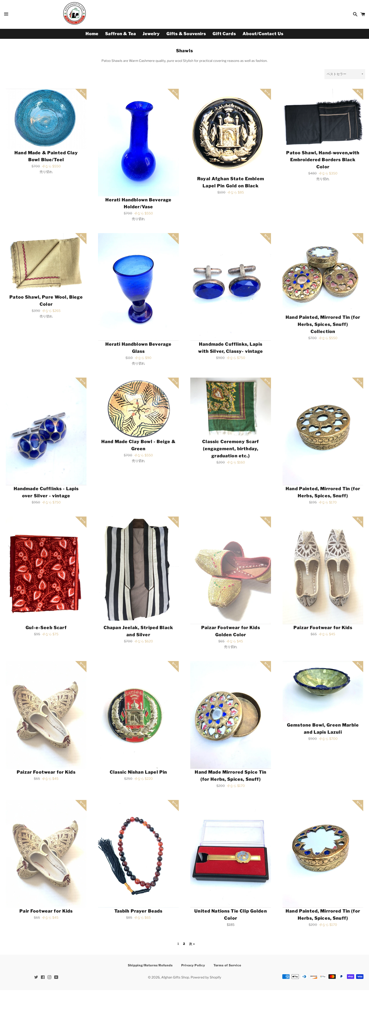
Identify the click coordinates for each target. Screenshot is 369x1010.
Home (92, 33)
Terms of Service (227, 965)
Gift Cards (224, 33)
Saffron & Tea (120, 33)
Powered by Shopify (206, 977)
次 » (192, 943)
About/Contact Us (263, 33)
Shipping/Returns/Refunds (150, 965)
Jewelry (151, 33)
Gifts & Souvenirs (186, 33)
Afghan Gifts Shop (175, 977)
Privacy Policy (193, 965)
